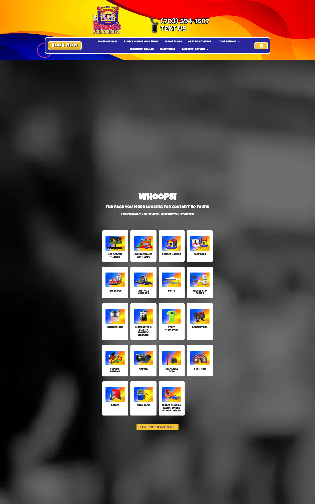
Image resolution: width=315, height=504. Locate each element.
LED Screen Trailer (142, 49)
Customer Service (193, 49)
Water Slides (173, 42)
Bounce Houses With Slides (141, 42)
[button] (65, 45)
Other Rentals (227, 42)
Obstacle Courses (199, 42)
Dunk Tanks (167, 49)
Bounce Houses (107, 42)
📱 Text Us (168, 29)
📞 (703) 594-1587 (179, 22)
